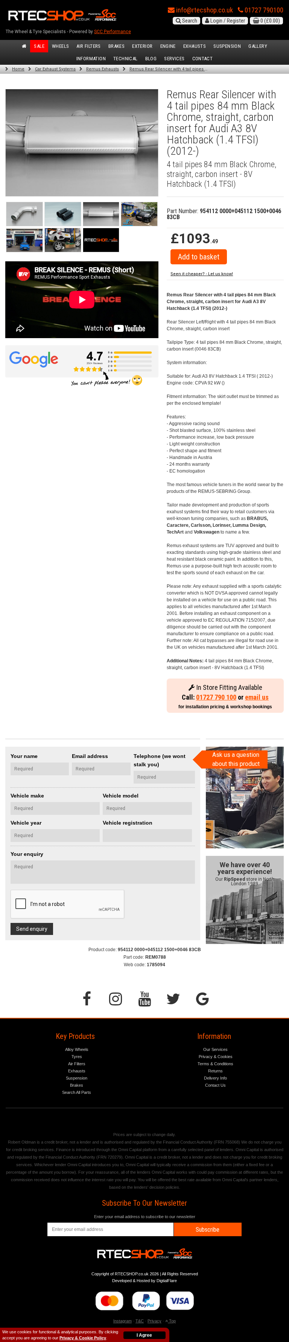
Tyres (76, 1056)
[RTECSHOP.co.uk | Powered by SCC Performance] (139, 214)
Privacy (154, 1321)
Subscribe (207, 1229)
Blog (151, 58)
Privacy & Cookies (216, 1056)
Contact (202, 58)
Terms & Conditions (215, 1063)
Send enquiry (31, 929)
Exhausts (194, 46)
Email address (90, 756)
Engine (168, 46)
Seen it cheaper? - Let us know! (201, 274)
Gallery (257, 46)
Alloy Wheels (76, 1049)
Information (91, 58)
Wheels (60, 46)
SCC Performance (112, 31)
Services (174, 58)
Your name (24, 756)
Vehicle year (26, 823)
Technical (125, 58)
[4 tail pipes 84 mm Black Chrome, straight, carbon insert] (101, 214)
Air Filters (88, 46)
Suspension (227, 46)
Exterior (142, 46)
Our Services (215, 1049)
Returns (215, 1071)
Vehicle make (27, 796)
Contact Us (215, 1085)
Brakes (116, 46)
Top (172, 1321)
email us (257, 697)
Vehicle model (120, 796)
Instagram (122, 1321)
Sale (39, 46)
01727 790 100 (216, 697)
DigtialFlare (167, 1280)
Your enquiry (27, 854)
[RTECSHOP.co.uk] (101, 240)
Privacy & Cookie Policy (82, 1338)
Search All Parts (76, 1092)
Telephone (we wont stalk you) (160, 760)
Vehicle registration (127, 823)
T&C (139, 1321)
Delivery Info (215, 1078)
